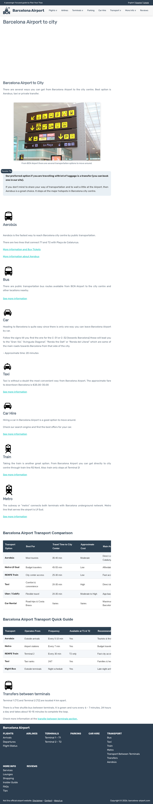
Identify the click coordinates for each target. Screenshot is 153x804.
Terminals (77, 10)
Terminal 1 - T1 (53, 737)
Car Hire (102, 10)
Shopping (8, 778)
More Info (130, 10)
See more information (15, 298)
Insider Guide (10, 782)
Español (138, 3)
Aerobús (112, 762)
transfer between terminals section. (58, 718)
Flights (53, 10)
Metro (110, 749)
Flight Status (10, 745)
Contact (48, 800)
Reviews (144, 10)
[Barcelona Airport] (6, 10)
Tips (5, 790)
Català (146, 3)
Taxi (109, 741)
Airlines (64, 10)
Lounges (8, 774)
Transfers (112, 758)
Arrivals (7, 737)
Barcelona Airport (28, 10)
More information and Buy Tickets (22, 249)
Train (110, 745)
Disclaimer (38, 800)
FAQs (6, 786)
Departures (9, 741)
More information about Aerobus (21, 256)
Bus (109, 737)
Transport (115, 10)
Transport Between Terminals (123, 753)
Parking (90, 10)
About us (58, 800)
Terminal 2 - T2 (53, 741)
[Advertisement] (76, 49)
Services (8, 770)
